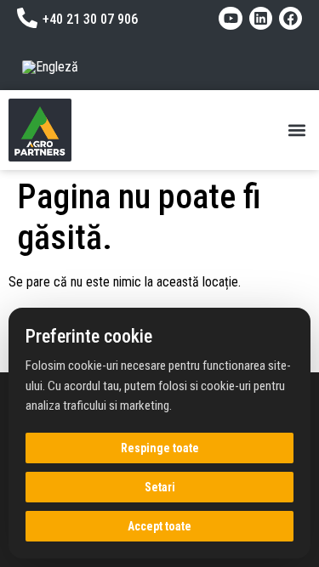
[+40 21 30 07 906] (27, 18)
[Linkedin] (260, 18)
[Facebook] (290, 18)
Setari (160, 487)
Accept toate (159, 526)
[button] (296, 130)
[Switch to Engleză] (50, 67)
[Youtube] (230, 18)
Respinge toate (160, 448)
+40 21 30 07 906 (90, 19)
